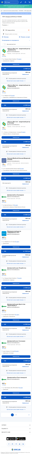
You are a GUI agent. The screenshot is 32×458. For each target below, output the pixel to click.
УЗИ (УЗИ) (20, 10)
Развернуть (5, 25)
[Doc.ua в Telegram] (16, 444)
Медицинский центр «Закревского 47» (14, 232)
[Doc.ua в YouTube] (19, 444)
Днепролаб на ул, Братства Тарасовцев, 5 (16, 305)
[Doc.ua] (2, 2)
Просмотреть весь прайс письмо (15, 80)
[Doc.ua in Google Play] (21, 438)
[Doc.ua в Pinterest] (23, 444)
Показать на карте (25, 37)
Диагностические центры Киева (10, 10)
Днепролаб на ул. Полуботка (16, 268)
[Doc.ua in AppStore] (11, 438)
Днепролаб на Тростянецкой (17, 377)
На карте (19, 59)
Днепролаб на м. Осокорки (16, 341)
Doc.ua (3, 452)
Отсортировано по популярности (16, 40)
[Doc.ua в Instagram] (12, 444)
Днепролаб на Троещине (15, 195)
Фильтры (6, 37)
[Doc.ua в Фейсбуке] (8, 444)
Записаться (25, 74)
